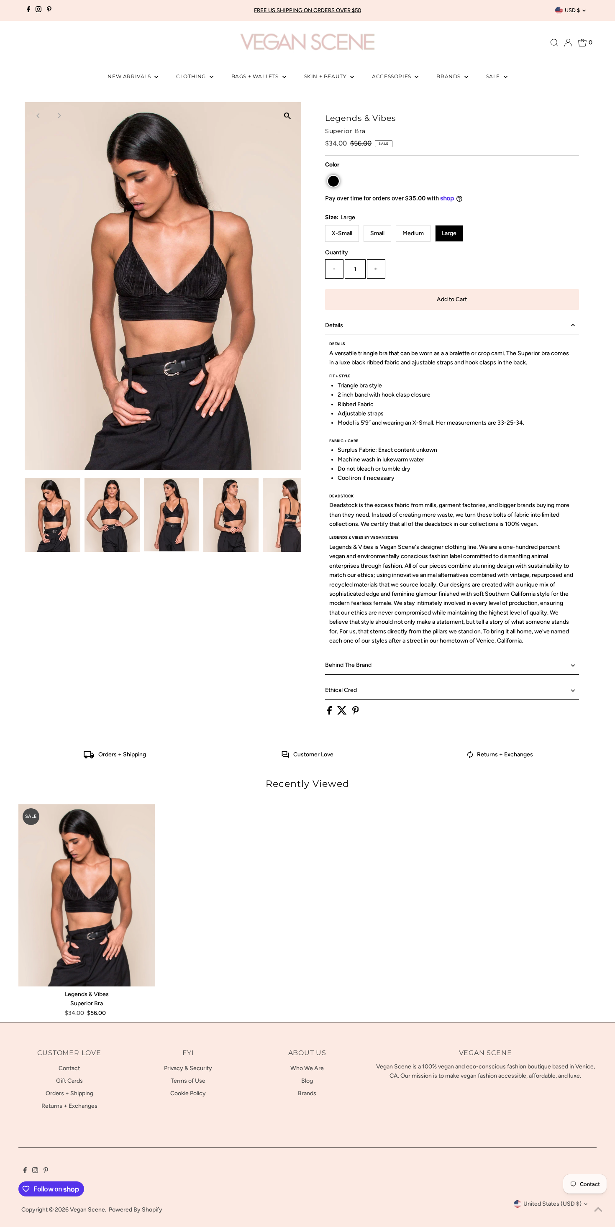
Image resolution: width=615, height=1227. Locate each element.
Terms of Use (188, 1080)
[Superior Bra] (86, 895)
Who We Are (307, 1068)
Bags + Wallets (255, 76)
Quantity (336, 252)
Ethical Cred (341, 690)
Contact (69, 1068)
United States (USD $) (552, 1203)
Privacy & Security (188, 1068)
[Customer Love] (285, 756)
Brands (449, 76)
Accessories (392, 76)
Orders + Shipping (122, 754)
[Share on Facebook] (330, 712)
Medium (413, 233)
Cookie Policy (188, 1093)
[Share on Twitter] (342, 712)
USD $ (572, 10)
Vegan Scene (87, 1209)
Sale (494, 76)
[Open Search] (554, 42)
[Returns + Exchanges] (470, 756)
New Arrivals (130, 76)
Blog (307, 1080)
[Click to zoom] (287, 115)
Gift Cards (69, 1080)
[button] (333, 181)
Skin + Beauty (326, 76)
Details (334, 325)
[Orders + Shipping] (89, 756)
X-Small (342, 233)
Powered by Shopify (135, 1209)
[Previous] (38, 115)
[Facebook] (28, 10)
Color (332, 164)
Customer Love (313, 754)
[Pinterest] (49, 10)
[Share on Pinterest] (355, 712)
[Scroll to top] (598, 1210)
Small (377, 233)
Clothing (191, 76)
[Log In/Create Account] (568, 42)
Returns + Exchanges (505, 754)
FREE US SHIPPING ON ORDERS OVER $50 (307, 10)
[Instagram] (38, 10)
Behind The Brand (348, 665)
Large (449, 233)
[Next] (58, 115)
